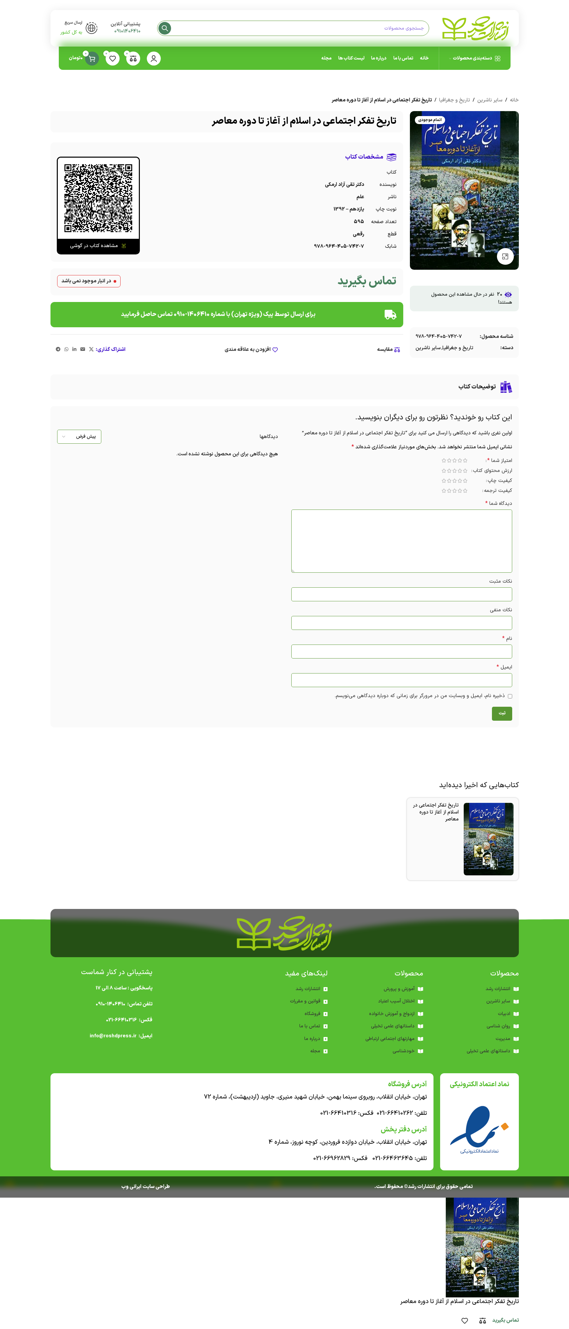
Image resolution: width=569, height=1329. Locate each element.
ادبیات (504, 1013)
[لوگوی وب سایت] (475, 28)
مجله (315, 1051)
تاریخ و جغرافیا (454, 100)
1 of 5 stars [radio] (465, 460)
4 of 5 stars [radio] (449, 460)
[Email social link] (82, 350)
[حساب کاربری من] (153, 58)
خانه (514, 100)
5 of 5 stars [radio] (444, 460)
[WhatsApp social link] (66, 350)
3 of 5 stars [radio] (454, 460)
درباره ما (312, 1038)
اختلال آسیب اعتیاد (396, 1001)
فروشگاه (312, 1013)
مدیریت (503, 1038)
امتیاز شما (499, 461)
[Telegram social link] (58, 350)
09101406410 (127, 31)
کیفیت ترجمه (498, 491)
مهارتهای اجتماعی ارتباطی (390, 1038)
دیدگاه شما (498, 504)
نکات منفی (501, 610)
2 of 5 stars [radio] (460, 460)
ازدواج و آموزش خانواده (392, 1013)
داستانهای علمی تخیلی (393, 1026)
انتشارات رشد (308, 988)
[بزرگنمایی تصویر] (505, 256)
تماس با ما (309, 1026)
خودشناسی (404, 1051)
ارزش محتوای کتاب (492, 471)
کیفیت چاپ (500, 481)
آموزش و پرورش (399, 988)
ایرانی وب (131, 1187)
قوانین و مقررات (305, 1001)
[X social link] (91, 350)
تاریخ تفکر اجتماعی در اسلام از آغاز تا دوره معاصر (436, 812)
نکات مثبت (500, 581)
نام (507, 639)
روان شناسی (498, 1026)
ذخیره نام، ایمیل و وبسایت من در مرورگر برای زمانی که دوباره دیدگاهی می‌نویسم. (419, 696)
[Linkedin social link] (74, 350)
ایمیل (504, 667)
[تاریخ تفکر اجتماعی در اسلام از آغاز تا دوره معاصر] (489, 839)
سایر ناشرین (490, 100)
